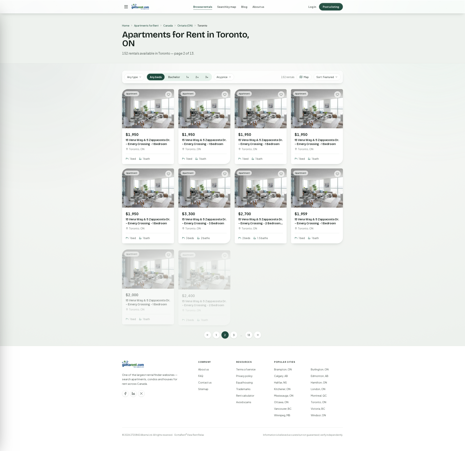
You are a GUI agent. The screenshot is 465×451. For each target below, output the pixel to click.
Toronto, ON (318, 402)
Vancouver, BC (283, 408)
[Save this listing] (168, 94)
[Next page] (257, 335)
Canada (168, 25)
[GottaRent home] (140, 7)
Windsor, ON (318, 415)
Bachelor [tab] (174, 77)
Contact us (205, 382)
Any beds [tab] (156, 77)
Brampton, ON (283, 369)
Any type (132, 77)
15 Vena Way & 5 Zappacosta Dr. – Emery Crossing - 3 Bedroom (204, 221)
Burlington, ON (320, 369)
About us (258, 6)
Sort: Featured (325, 77)
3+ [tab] (206, 77)
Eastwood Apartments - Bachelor (311, 300)
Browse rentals (202, 6)
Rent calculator (245, 395)
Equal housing (244, 382)
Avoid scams (243, 402)
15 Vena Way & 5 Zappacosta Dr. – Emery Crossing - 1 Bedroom (148, 142)
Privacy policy (244, 376)
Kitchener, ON (282, 389)
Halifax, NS (280, 382)
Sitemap (203, 389)
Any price (222, 77)
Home (125, 25)
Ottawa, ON (281, 402)
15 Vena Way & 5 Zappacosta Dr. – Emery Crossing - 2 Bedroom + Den (260, 223)
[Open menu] (126, 7)
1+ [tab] (187, 77)
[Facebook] (125, 393)
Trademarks (243, 389)
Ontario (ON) (185, 25)
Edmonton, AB (319, 376)
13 (249, 335)
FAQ (200, 376)
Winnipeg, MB (282, 415)
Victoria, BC (318, 408)
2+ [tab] (197, 77)
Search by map (226, 6)
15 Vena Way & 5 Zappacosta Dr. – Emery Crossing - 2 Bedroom (204, 300)
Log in (312, 6)
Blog (244, 6)
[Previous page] (207, 335)
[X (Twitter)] (141, 393)
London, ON (318, 389)
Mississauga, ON (283, 395)
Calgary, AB (281, 376)
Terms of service (246, 369)
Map (306, 77)
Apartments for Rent (146, 25)
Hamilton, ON (319, 382)
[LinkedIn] (133, 393)
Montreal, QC (319, 395)
